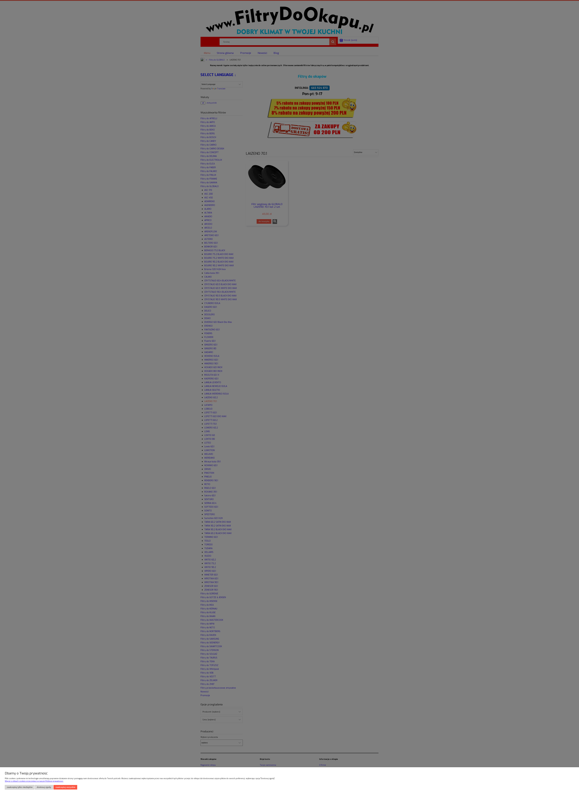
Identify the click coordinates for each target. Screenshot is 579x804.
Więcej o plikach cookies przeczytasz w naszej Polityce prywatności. (34, 781)
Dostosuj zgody (44, 787)
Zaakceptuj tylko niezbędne (20, 787)
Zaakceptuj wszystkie (65, 787)
